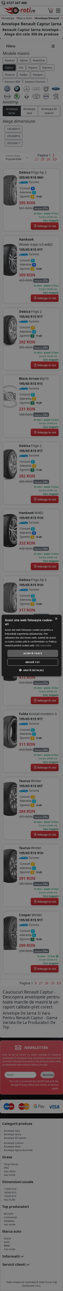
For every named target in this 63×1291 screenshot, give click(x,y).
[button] (31, 670)
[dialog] (31, 645)
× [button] (56, 619)
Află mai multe (43, 645)
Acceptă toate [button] (32, 653)
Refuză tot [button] (33, 661)
